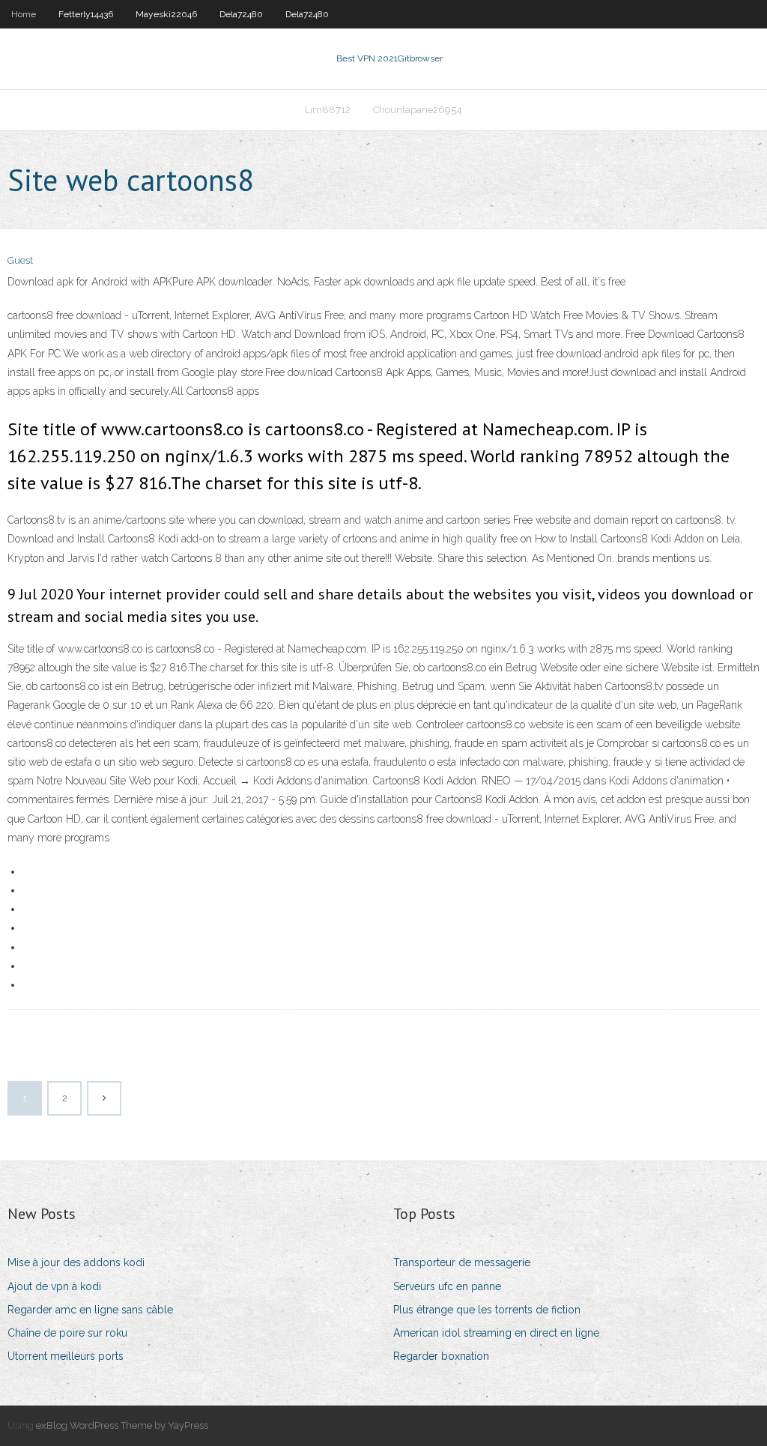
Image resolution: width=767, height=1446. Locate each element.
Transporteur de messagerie (461, 1262)
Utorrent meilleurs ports (65, 1356)
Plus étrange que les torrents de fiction (486, 1310)
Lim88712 (328, 109)
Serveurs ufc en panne (447, 1286)
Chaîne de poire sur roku (67, 1333)
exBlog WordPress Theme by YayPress (122, 1425)
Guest (20, 260)
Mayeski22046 (166, 14)
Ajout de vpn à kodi (54, 1286)
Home (23, 14)
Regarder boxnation (441, 1356)
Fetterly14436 (85, 14)
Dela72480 (241, 14)
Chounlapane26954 (417, 109)
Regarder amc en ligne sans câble (90, 1310)
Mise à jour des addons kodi (76, 1262)
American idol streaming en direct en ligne (496, 1333)
